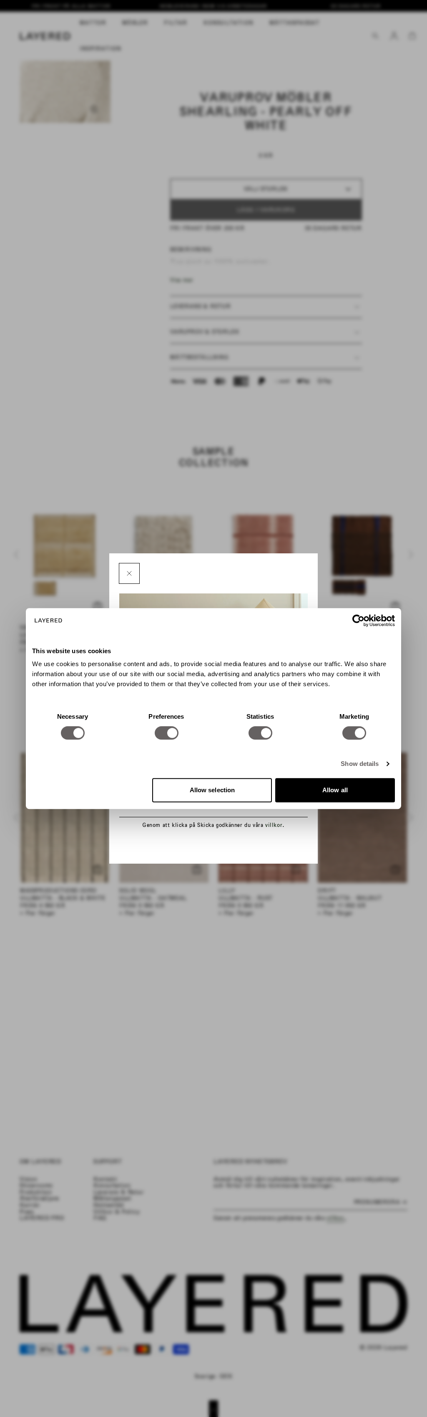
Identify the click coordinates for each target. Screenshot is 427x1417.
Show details (360, 763)
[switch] (166, 733)
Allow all (335, 789)
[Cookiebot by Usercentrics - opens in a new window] (358, 620)
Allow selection (212, 789)
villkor (273, 825)
